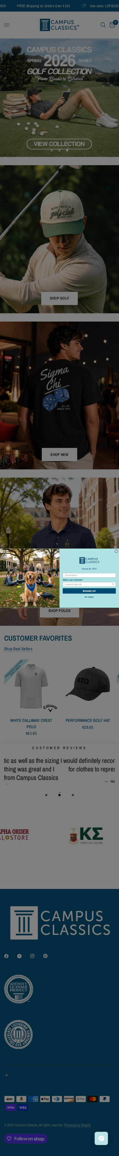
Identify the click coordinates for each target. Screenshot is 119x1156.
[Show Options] (112, 584)
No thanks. (89, 597)
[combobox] (88, 584)
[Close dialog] (116, 551)
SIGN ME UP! (89, 590)
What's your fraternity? (73, 580)
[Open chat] (101, 1138)
